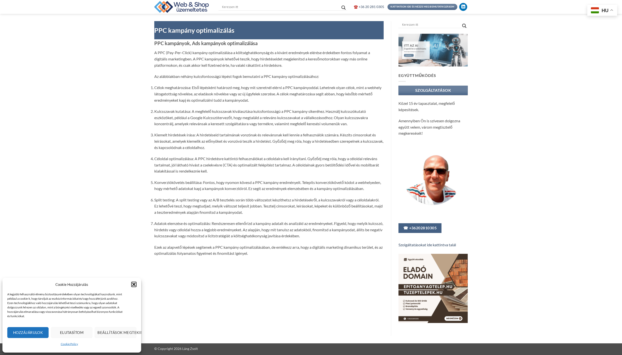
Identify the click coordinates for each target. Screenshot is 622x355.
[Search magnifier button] (343, 8)
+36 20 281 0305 (371, 7)
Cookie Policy (69, 344)
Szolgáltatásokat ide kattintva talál (427, 244)
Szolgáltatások (433, 90)
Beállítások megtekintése (116, 332)
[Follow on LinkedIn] (463, 7)
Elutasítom (72, 332)
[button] (133, 284)
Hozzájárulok (28, 332)
